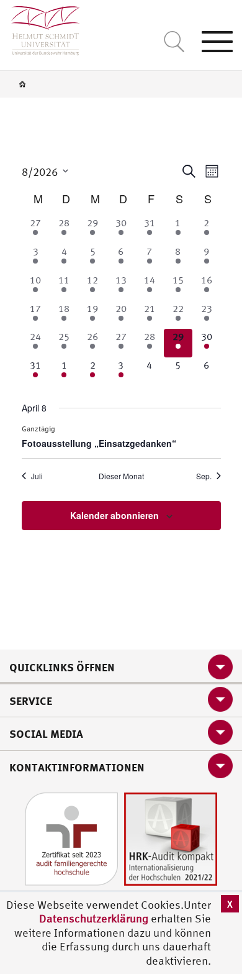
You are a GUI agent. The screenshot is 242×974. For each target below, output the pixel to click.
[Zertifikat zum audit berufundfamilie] (71, 838)
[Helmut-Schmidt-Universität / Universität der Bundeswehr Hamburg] (40, 27)
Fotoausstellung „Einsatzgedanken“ (99, 443)
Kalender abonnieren (114, 515)
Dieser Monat (121, 476)
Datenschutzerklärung (93, 918)
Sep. (204, 476)
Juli (37, 476)
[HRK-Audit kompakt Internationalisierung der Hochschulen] (170, 838)
